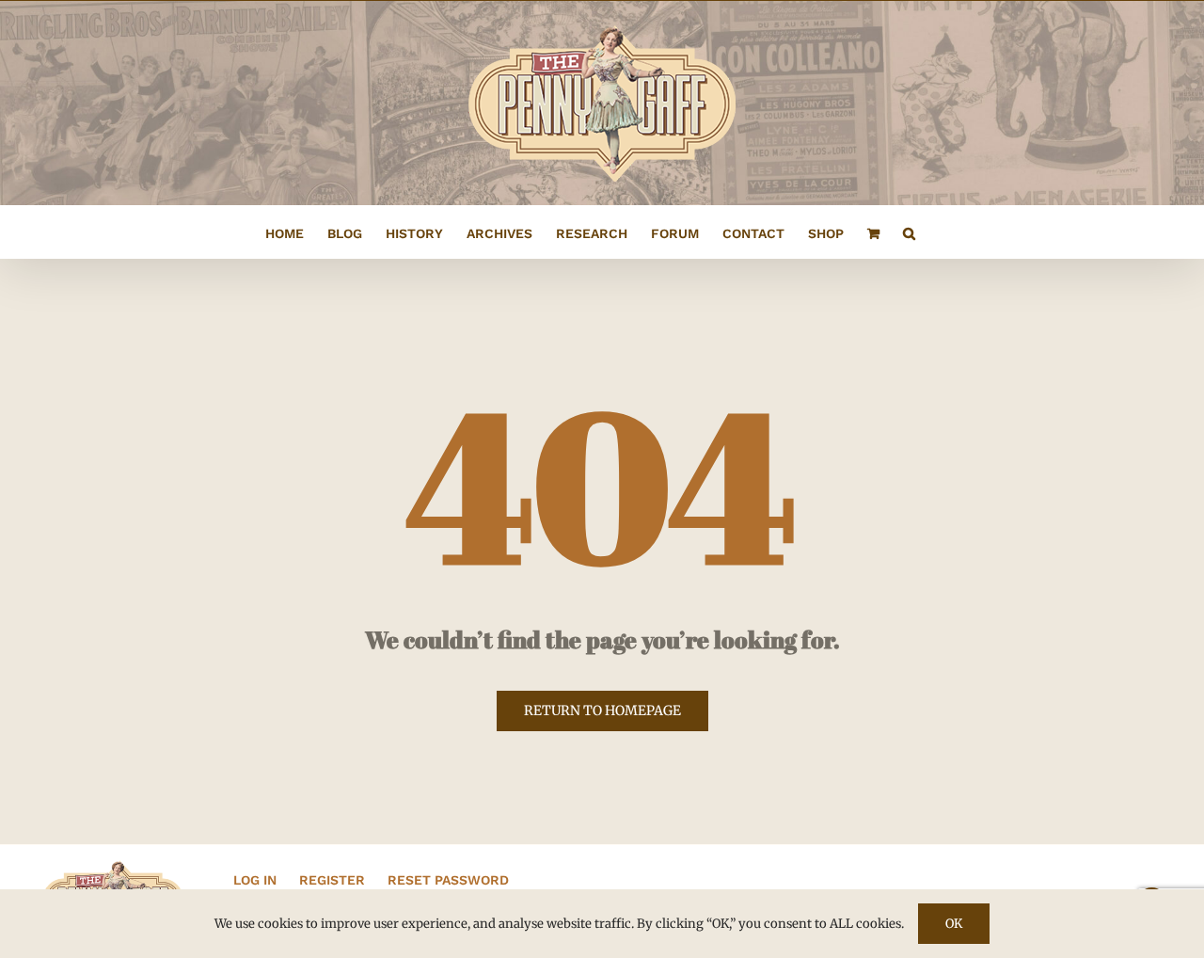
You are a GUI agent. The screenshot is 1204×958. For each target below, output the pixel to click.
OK (953, 924)
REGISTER (332, 879)
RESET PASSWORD (448, 879)
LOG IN (255, 879)
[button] (909, 232)
